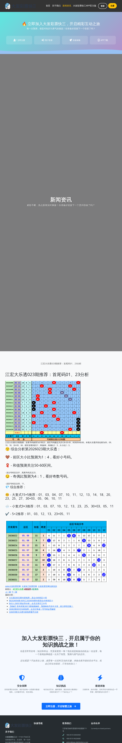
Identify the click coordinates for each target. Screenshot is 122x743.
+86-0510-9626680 (73, 738)
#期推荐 (27, 589)
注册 (112, 5)
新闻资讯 (67, 5)
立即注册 (21, 40)
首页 (48, 5)
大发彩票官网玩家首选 (47, 586)
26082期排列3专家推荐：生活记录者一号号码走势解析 (32, 609)
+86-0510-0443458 (73, 735)
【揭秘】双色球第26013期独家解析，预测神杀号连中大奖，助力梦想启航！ (41, 606)
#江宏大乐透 (18, 589)
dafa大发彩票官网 (13, 586)
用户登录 (49, 40)
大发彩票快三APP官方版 (84, 5)
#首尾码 (34, 589)
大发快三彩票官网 (29, 586)
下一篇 (14, 592)
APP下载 (104, 40)
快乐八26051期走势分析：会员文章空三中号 (28, 603)
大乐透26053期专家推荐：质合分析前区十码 (28, 597)
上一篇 (8, 592)
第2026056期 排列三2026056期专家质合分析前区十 (31, 600)
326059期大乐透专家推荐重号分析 (23, 612)
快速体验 (76, 40)
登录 (103, 6)
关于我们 (56, 5)
